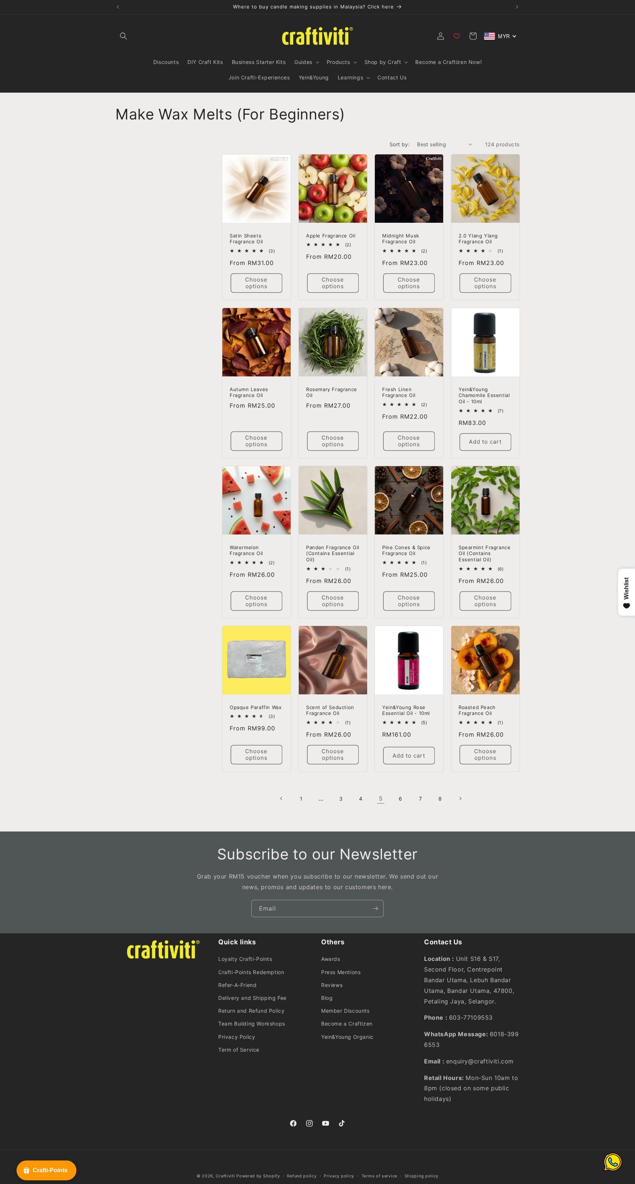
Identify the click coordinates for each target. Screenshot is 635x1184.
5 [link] (381, 798)
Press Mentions (340, 972)
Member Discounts (345, 1011)
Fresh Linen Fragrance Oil (399, 392)
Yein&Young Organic (347, 1036)
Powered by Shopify (258, 1175)
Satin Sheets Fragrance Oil (246, 238)
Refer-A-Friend (237, 984)
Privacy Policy (236, 1036)
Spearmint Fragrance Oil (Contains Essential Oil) (484, 553)
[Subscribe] (375, 908)
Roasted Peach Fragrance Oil (477, 710)
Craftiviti (225, 1175)
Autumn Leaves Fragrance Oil (249, 392)
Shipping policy (422, 1175)
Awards (330, 959)
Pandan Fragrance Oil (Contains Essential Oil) (332, 553)
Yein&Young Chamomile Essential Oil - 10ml (484, 395)
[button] (123, 36)
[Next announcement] (517, 7)
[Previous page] (281, 798)
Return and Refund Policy (251, 1011)
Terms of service (379, 1175)
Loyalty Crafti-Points (245, 959)
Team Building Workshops (251, 1023)
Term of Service (238, 1049)
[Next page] (460, 798)
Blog (327, 998)
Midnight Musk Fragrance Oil (400, 238)
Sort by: (400, 144)
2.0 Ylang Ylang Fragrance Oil (478, 238)
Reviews (331, 984)
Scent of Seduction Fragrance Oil (330, 710)
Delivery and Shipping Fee (252, 998)
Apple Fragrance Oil (330, 235)
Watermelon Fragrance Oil (246, 550)
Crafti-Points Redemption (251, 972)
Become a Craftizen (347, 1023)
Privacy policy (339, 1175)
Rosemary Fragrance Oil (331, 392)
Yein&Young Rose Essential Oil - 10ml (406, 710)
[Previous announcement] (118, 7)
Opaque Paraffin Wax (255, 707)
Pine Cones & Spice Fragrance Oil (406, 550)
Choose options (256, 283)
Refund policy (301, 1175)
